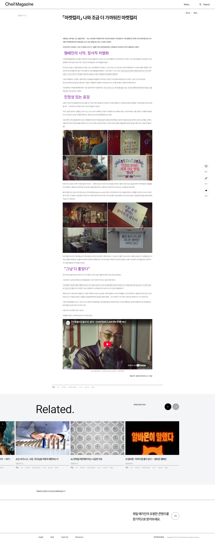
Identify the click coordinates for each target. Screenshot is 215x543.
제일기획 (86, 387)
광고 (58, 387)
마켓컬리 (63, 387)
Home (188, 13)
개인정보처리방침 (159, 537)
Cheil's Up (64, 537)
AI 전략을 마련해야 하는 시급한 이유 (86, 459)
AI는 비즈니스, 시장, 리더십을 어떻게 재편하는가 (37, 459)
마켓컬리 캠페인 (72, 387)
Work (195, 13)
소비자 (80, 387)
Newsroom (79, 537)
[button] (168, 406)
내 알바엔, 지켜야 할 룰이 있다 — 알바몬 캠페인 (145, 459)
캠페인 (93, 387)
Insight (41, 537)
